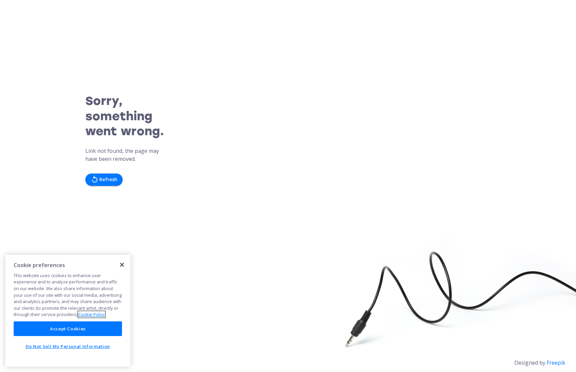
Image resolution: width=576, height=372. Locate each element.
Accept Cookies (68, 329)
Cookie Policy (91, 314)
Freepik (556, 362)
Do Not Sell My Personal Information (68, 346)
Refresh (108, 179)
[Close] (122, 264)
